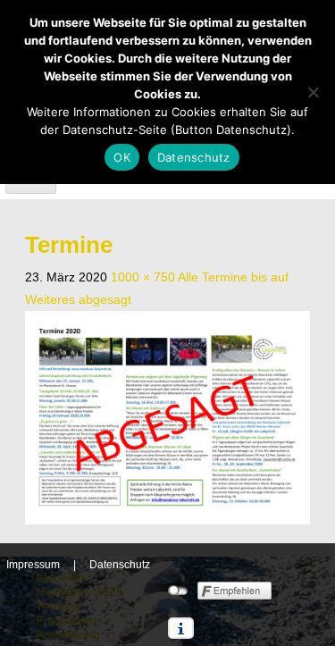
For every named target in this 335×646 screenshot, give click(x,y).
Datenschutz (119, 564)
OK (121, 157)
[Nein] (313, 92)
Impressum (33, 564)
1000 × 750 (143, 277)
